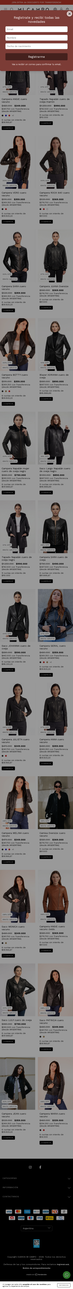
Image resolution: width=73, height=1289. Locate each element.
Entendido (64, 1285)
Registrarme (36, 56)
